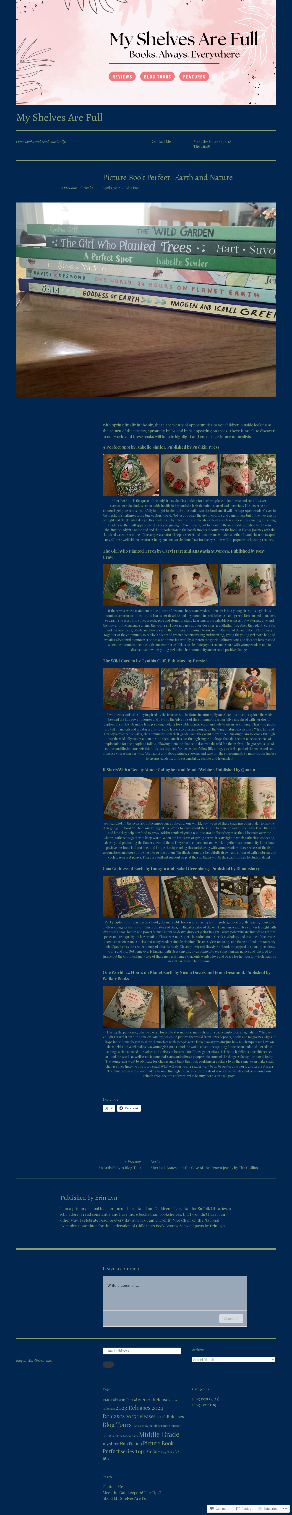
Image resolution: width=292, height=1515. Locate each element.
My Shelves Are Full (59, 117)
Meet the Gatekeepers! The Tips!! (212, 144)
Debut (149, 1426)
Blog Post (132, 188)
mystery (111, 1443)
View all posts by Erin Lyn (202, 1225)
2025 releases (141, 1416)
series (127, 1451)
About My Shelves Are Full (126, 1498)
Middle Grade (159, 1434)
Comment (231, 1318)
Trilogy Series (166, 1452)
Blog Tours (117, 1424)
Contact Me (161, 141)
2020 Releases (156, 1399)
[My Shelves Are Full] (146, 52)
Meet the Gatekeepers (125, 1436)
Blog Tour (200, 1404)
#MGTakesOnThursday (122, 1399)
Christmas (138, 1426)
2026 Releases (170, 1416)
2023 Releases (133, 1407)
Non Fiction (131, 1443)
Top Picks (146, 1451)
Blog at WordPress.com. (34, 1360)
